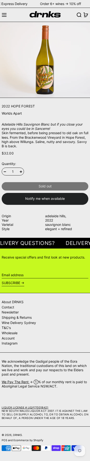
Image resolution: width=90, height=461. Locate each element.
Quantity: (9, 164)
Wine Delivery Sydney (19, 323)
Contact (8, 307)
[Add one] (21, 171)
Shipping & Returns (17, 317)
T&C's (6, 328)
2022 (49, 220)
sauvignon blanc (58, 225)
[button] (79, 15)
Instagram (10, 343)
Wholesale (10, 333)
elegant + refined (58, 229)
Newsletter (10, 312)
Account (8, 338)
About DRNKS (13, 302)
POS (4, 440)
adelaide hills (55, 216)
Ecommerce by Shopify (28, 440)
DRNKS (17, 435)
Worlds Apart (12, 113)
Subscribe (11, 283)
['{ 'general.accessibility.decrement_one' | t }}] (5, 171)
